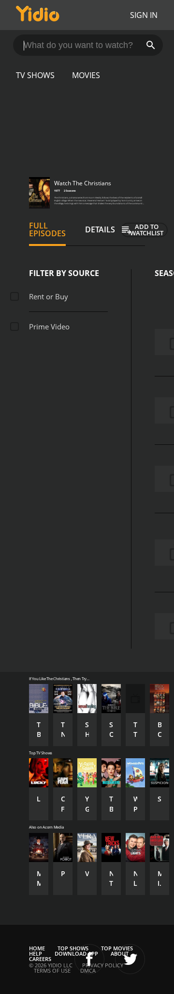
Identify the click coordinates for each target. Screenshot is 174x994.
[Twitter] (130, 959)
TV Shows (35, 75)
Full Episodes (47, 229)
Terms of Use (52, 970)
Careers (40, 958)
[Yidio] (37, 15)
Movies (86, 75)
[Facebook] (89, 959)
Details (100, 229)
